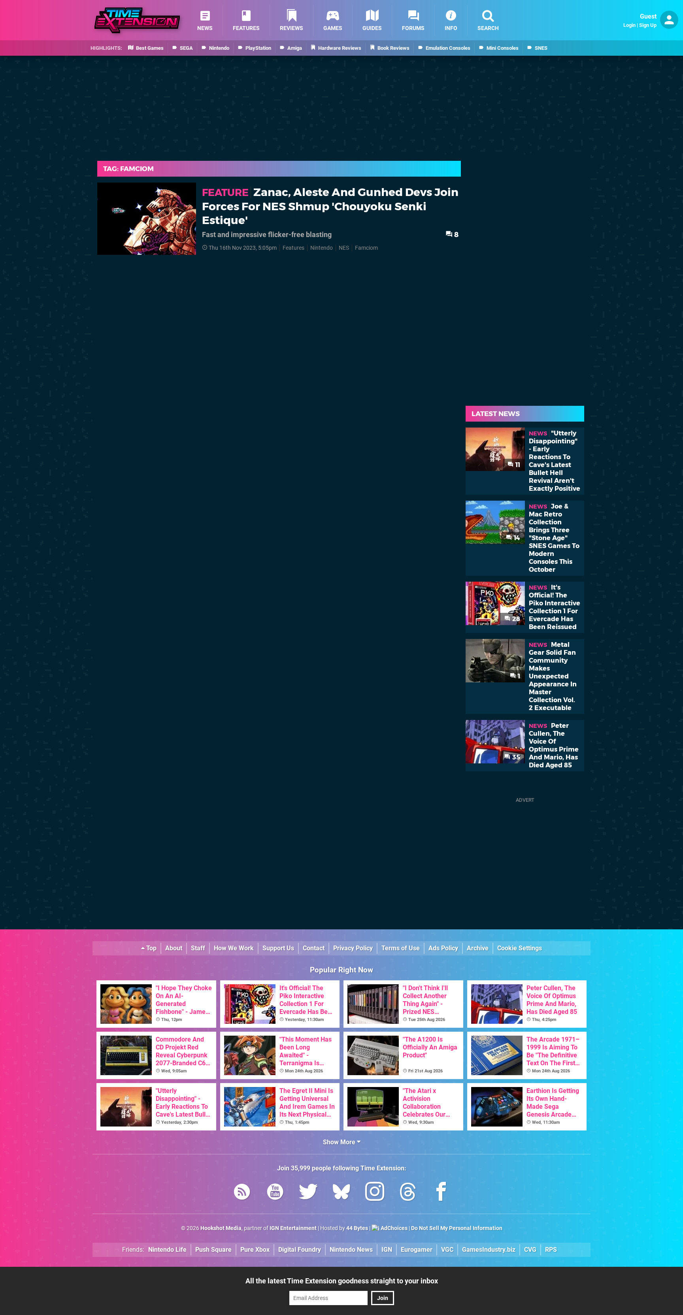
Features (293, 248)
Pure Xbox (255, 1249)
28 (515, 619)
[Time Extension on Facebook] (441, 1193)
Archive (478, 948)
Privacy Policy (353, 948)
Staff (198, 948)
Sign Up (648, 25)
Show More (340, 1142)
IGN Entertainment (293, 1228)
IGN (386, 1249)
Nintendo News (351, 1249)
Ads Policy (443, 948)
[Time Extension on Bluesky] (341, 1193)
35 (515, 757)
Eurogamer (416, 1249)
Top (151, 948)
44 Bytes (357, 1228)
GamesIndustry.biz (488, 1249)
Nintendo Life (167, 1249)
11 (517, 465)
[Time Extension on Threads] (408, 1193)
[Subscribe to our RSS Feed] (242, 1193)
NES (344, 248)
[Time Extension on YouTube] (275, 1193)
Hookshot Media (221, 1228)
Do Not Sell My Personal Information (456, 1228)
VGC (447, 1249)
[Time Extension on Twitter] (308, 1193)
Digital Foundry (299, 1249)
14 (516, 538)
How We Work (234, 948)
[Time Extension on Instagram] (374, 1193)
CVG (530, 1249)
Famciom (366, 248)
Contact (314, 948)
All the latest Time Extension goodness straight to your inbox (341, 1281)
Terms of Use (400, 948)
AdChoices (393, 1228)
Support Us (278, 948)
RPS (551, 1249)
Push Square (213, 1249)
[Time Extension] (137, 20)
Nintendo (321, 248)
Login (629, 25)
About (173, 948)
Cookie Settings (519, 948)
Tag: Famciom (128, 169)
